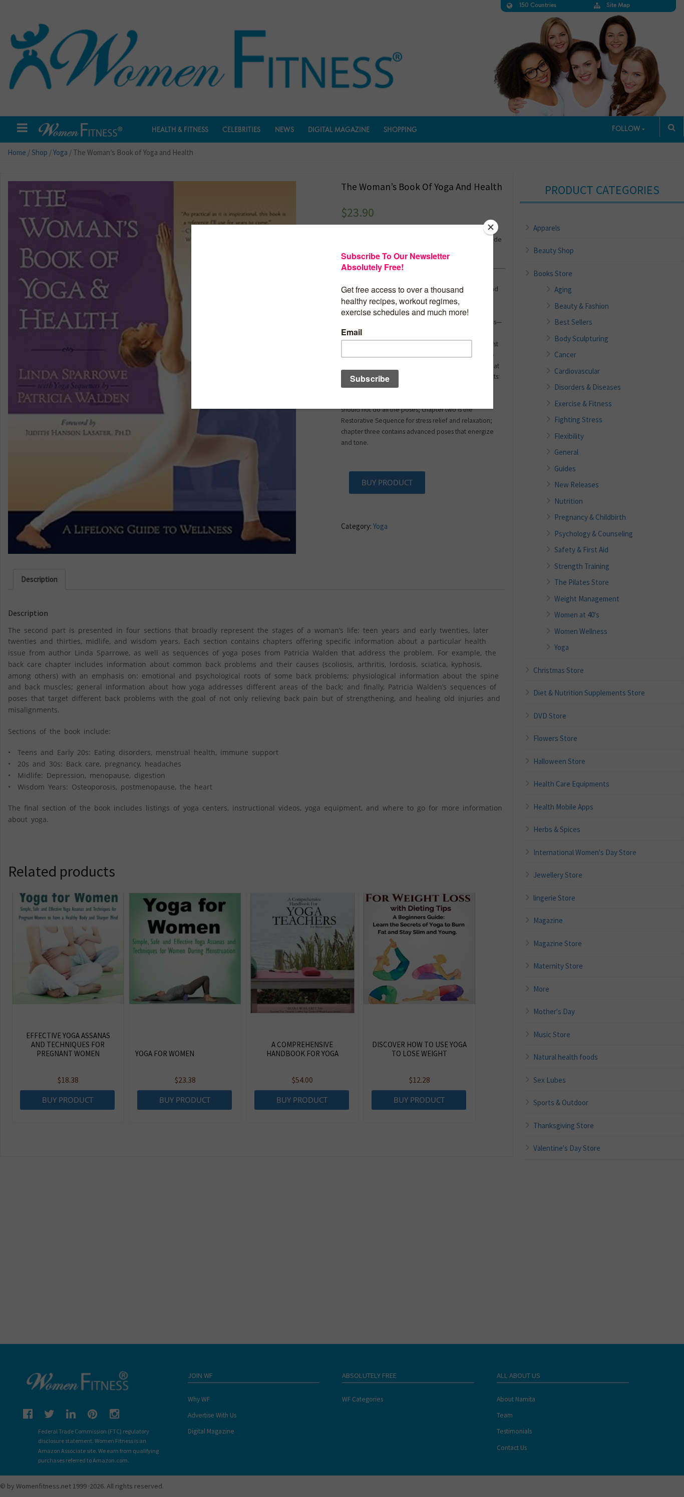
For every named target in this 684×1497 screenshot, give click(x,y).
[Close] (490, 227)
